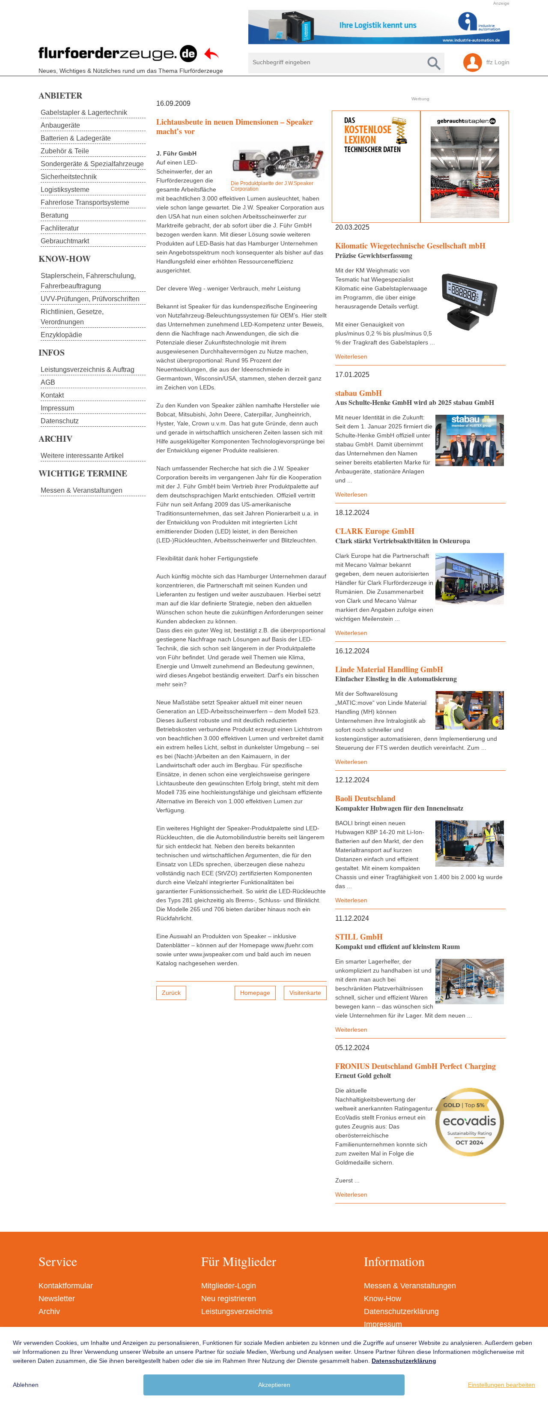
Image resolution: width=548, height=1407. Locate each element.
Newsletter (57, 1298)
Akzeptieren (274, 1384)
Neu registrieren (228, 1298)
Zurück (171, 992)
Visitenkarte (305, 992)
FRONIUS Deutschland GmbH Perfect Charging (415, 1066)
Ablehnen (26, 1384)
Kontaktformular (66, 1285)
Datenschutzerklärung (401, 1311)
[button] (269, 27)
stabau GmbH (358, 392)
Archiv (49, 1311)
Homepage (255, 992)
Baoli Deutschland (365, 798)
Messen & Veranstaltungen (410, 1285)
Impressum (383, 1324)
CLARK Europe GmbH (374, 530)
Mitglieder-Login (228, 1285)
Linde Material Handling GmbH (389, 669)
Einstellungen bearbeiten (501, 1384)
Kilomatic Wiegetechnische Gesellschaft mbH (410, 245)
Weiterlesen (351, 356)
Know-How (382, 1298)
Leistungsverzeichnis (237, 1311)
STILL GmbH (359, 936)
